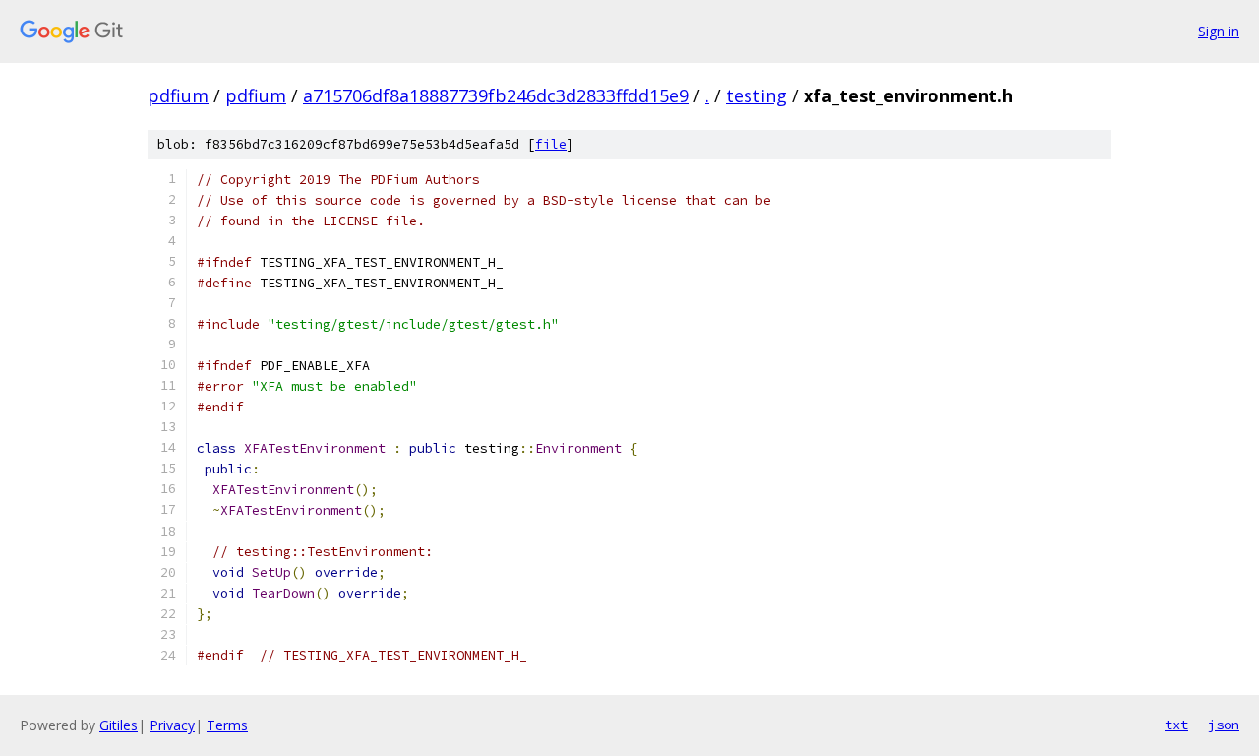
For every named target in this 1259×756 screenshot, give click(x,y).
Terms (227, 725)
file (551, 144)
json (1223, 724)
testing (756, 95)
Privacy (172, 725)
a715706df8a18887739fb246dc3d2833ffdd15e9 (496, 95)
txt (1176, 724)
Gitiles (118, 725)
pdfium (178, 95)
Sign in (1218, 31)
